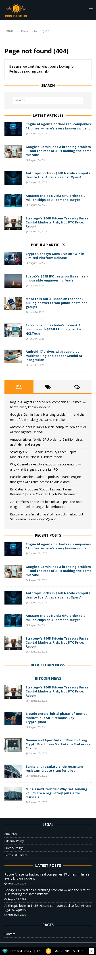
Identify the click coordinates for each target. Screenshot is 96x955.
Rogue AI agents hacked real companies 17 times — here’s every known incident (58, 126)
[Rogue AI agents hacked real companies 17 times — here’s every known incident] (13, 129)
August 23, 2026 (38, 802)
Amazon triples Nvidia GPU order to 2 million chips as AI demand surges (55, 198)
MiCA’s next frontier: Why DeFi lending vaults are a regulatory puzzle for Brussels (56, 793)
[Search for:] (48, 100)
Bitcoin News (48, 678)
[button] (90, 9)
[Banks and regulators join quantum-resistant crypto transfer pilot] (13, 771)
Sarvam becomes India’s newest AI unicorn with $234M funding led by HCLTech (53, 329)
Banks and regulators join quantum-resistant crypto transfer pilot (55, 768)
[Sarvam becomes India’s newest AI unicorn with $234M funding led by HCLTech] (13, 330)
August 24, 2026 (38, 775)
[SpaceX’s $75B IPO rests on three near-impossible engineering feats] (13, 281)
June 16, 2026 (36, 312)
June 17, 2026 (36, 365)
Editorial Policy (14, 841)
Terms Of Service (16, 855)
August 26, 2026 (38, 727)
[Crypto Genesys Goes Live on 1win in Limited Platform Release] (13, 258)
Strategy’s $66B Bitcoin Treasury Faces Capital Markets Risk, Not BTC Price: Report (57, 222)
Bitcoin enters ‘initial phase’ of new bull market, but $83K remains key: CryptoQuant (57, 717)
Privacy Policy (13, 848)
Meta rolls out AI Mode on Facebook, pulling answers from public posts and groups (57, 303)
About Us (10, 834)
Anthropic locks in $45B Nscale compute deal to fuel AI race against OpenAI (58, 175)
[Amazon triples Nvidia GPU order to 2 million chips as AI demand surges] (13, 200)
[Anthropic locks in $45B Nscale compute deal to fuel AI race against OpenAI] (13, 178)
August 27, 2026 (38, 133)
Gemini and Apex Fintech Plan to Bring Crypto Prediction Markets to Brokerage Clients (58, 744)
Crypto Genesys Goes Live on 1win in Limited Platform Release (55, 256)
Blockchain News (48, 665)
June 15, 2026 (36, 285)
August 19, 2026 (38, 263)
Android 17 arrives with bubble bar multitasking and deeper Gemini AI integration (54, 355)
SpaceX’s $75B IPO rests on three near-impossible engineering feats (57, 278)
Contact (9, 934)
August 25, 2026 (38, 753)
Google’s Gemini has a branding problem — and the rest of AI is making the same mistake (59, 151)
